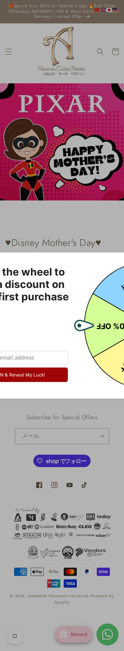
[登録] (101, 436)
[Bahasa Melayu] (116, 10)
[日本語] (109, 10)
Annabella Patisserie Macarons (58, 595)
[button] (8, 51)
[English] (103, 10)
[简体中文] (97, 10)
